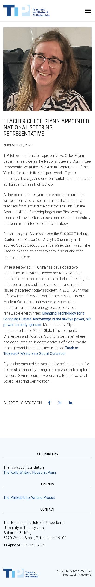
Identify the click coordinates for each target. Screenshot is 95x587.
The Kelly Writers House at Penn (29, 472)
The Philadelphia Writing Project (29, 497)
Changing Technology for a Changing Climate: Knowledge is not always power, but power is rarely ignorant (47, 319)
